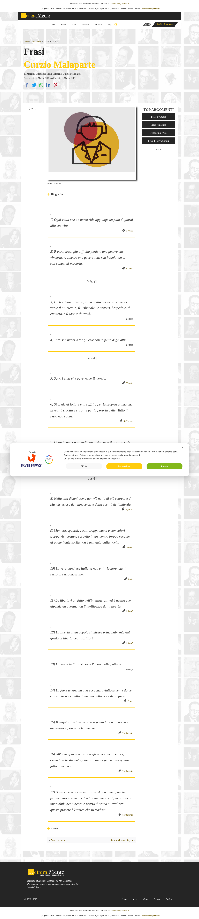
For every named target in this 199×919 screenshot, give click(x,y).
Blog (109, 24)
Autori (63, 24)
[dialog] (99, 459)
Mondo (129, 547)
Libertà (129, 611)
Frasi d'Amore (158, 116)
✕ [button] (182, 447)
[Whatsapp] (41, 87)
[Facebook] (27, 87)
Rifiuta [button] (84, 466)
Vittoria (129, 383)
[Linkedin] (48, 87)
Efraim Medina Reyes (121, 840)
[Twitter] (34, 87)
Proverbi (85, 24)
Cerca (145, 899)
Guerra (129, 268)
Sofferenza (127, 421)
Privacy (157, 899)
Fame (129, 701)
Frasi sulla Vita (158, 132)
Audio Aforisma (165, 24)
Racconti (98, 24)
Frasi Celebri (36, 41)
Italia (130, 579)
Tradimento (127, 733)
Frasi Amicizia (158, 124)
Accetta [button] (164, 466)
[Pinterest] (55, 87)
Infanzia (128, 509)
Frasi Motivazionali (158, 140)
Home (52, 24)
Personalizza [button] (124, 466)
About (135, 899)
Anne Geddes (57, 840)
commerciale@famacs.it (119, 3)
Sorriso (129, 230)
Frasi (74, 24)
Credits (169, 899)
